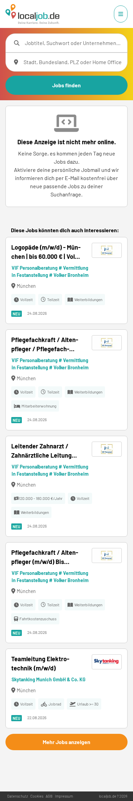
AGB (49, 796)
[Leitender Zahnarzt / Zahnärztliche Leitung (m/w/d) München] (66, 486)
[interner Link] (32, 14)
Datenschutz (17, 796)
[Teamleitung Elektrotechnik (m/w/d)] (66, 688)
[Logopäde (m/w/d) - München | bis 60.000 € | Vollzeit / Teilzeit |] (66, 280)
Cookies (36, 796)
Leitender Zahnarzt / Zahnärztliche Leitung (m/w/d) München (41, 451)
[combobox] (73, 43)
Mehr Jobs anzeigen (66, 742)
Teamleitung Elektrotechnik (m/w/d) (40, 663)
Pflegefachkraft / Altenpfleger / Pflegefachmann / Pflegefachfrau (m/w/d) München (44, 345)
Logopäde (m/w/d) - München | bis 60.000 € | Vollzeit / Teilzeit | (45, 252)
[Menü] (121, 14)
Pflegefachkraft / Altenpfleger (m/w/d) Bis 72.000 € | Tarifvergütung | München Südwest (45, 557)
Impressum (64, 796)
